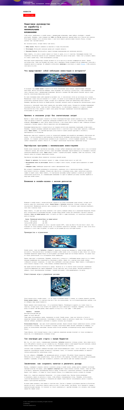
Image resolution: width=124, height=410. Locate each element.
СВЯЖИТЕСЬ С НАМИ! (29, 15)
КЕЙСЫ (33, 3)
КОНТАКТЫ (63, 3)
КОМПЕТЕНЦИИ (26, 3)
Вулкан (83, 64)
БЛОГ (58, 3)
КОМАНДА (47, 3)
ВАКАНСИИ (53, 3)
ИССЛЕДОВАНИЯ (40, 3)
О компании (26, 403)
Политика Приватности (29, 405)
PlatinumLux (28, 2)
